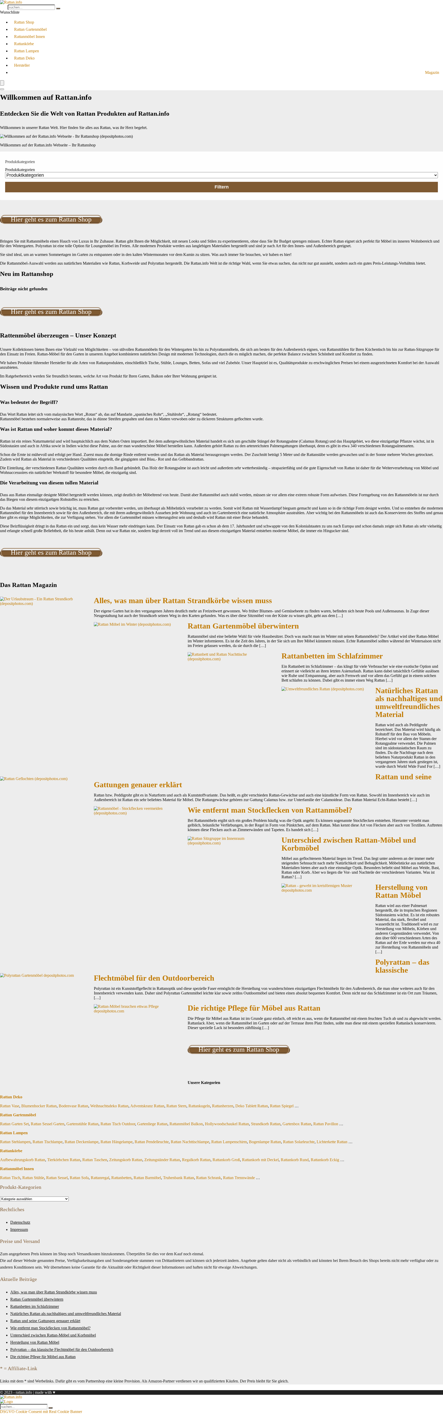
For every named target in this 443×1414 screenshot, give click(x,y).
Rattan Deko (24, 58)
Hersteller (22, 65)
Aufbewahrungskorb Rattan (22, 1160)
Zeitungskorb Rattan (125, 1160)
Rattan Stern (176, 1106)
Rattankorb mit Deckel (260, 1160)
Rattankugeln (199, 1106)
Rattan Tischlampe (48, 1142)
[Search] (2, 89)
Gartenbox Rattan (297, 1124)
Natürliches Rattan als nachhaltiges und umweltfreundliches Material (408, 702)
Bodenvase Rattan (73, 1106)
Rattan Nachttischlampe (190, 1142)
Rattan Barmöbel (147, 1178)
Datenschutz (20, 1222)
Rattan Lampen (26, 51)
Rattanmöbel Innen (29, 36)
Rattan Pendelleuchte (152, 1142)
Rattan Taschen (94, 1160)
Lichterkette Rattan (332, 1142)
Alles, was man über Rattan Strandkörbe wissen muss (183, 600)
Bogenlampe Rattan (265, 1142)
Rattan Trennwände (239, 1178)
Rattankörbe (24, 44)
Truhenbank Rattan (178, 1178)
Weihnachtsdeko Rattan (109, 1106)
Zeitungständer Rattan (162, 1160)
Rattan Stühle (33, 1178)
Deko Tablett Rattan (251, 1106)
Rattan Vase (9, 1106)
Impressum (19, 1229)
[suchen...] (58, 8)
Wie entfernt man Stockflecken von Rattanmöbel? (270, 810)
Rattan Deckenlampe (81, 1142)
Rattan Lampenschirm (229, 1142)
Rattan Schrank (208, 1178)
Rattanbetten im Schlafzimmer (332, 656)
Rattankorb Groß (226, 1160)
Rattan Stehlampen (15, 1142)
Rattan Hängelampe (116, 1142)
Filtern (222, 187)
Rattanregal (100, 1178)
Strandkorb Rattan (265, 1124)
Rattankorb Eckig (325, 1160)
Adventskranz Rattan (147, 1106)
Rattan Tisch (10, 1178)
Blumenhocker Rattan (39, 1106)
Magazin (432, 72)
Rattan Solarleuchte (299, 1142)
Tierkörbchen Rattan (63, 1160)
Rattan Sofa (79, 1178)
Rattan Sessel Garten (47, 1124)
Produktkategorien (20, 169)
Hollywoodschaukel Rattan (227, 1124)
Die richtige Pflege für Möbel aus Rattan (254, 1008)
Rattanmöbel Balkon (186, 1124)
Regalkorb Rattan (196, 1160)
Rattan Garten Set (14, 1124)
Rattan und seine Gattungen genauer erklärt (45, 1321)
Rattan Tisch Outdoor (117, 1124)
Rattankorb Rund (295, 1160)
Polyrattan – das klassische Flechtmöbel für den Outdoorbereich (61, 1349)
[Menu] (2, 83)
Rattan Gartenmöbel (30, 29)
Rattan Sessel (57, 1178)
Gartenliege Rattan (152, 1124)
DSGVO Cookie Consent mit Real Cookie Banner (41, 1411)
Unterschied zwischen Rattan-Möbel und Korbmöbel (348, 844)
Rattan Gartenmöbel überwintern (243, 626)
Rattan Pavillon (325, 1124)
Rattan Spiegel (282, 1106)
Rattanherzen (222, 1106)
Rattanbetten (121, 1178)
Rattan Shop (24, 22)
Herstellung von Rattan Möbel (401, 891)
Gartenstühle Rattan (82, 1124)
